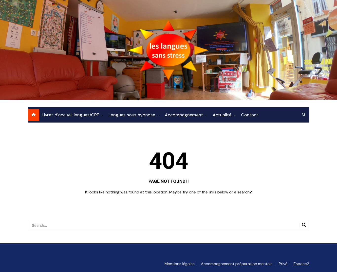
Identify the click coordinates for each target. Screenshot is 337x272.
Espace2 (301, 264)
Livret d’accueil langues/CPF (70, 115)
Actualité (222, 115)
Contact (249, 115)
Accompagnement (184, 115)
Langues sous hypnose (132, 115)
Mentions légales (180, 264)
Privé (283, 264)
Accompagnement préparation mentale (237, 264)
